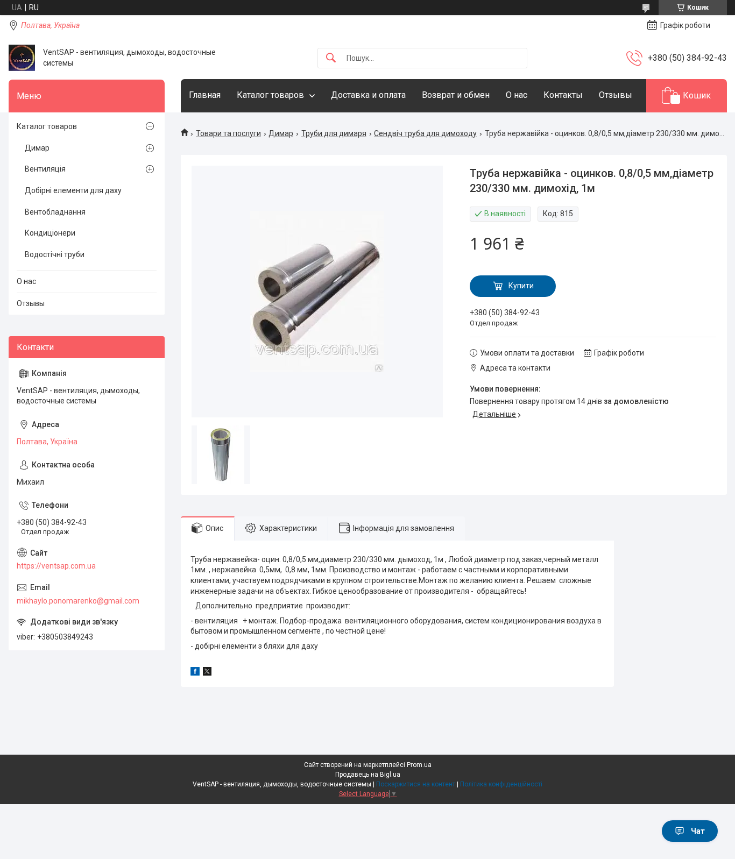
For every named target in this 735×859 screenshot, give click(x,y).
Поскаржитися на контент (415, 784)
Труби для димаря (333, 133)
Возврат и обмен (456, 95)
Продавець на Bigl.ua (367, 774)
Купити (521, 285)
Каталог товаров (270, 95)
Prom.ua (419, 765)
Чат (698, 831)
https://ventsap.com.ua (56, 566)
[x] (207, 673)
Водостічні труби (54, 254)
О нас (516, 95)
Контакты (563, 95)
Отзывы (615, 95)
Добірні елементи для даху (73, 190)
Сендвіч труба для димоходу (425, 133)
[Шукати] (330, 58)
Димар (280, 133)
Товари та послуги (228, 133)
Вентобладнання (55, 212)
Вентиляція (45, 169)
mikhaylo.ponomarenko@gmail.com (78, 601)
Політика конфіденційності (501, 784)
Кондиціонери (50, 233)
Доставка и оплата (368, 95)
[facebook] (195, 673)
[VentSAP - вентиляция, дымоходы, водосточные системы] (22, 58)
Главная (205, 95)
